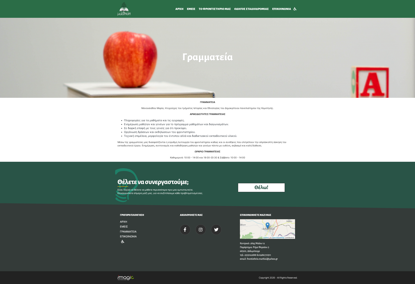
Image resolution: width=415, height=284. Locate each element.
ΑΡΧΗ (179, 9)
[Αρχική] (125, 9)
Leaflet (266, 237)
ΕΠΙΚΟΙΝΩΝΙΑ (281, 9)
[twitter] (216, 229)
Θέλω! (261, 187)
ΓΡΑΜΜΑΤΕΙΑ (128, 231)
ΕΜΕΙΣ (191, 9)
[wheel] (294, 8)
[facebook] (185, 229)
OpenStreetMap (278, 237)
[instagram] (201, 229)
